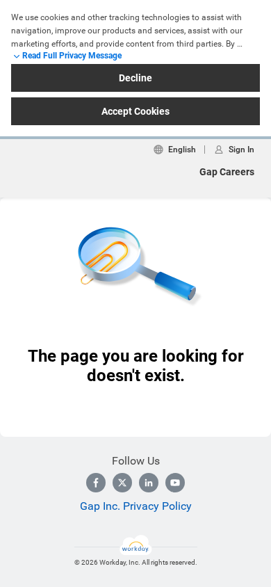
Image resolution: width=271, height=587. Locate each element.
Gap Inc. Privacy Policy (136, 506)
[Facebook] (96, 482)
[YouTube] (175, 482)
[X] (122, 482)
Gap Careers (226, 171)
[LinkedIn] (148, 482)
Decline (135, 77)
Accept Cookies (135, 111)
